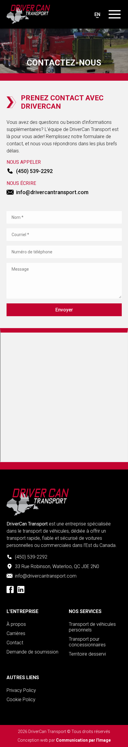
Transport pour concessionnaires (87, 642)
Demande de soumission (32, 652)
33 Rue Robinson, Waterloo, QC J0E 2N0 (57, 566)
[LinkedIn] (20, 589)
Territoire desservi (87, 654)
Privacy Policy (21, 690)
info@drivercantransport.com (52, 192)
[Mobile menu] (114, 14)
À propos (16, 624)
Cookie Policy (21, 699)
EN (97, 14)
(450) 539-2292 (34, 171)
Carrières (16, 633)
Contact (15, 642)
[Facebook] (10, 589)
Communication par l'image (83, 740)
